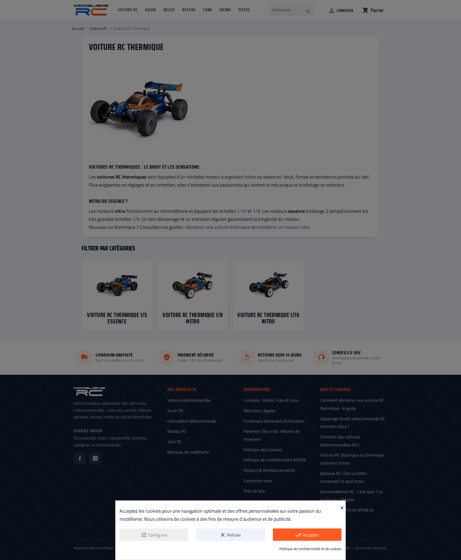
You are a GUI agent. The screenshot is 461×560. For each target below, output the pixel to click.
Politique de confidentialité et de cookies (310, 548)
